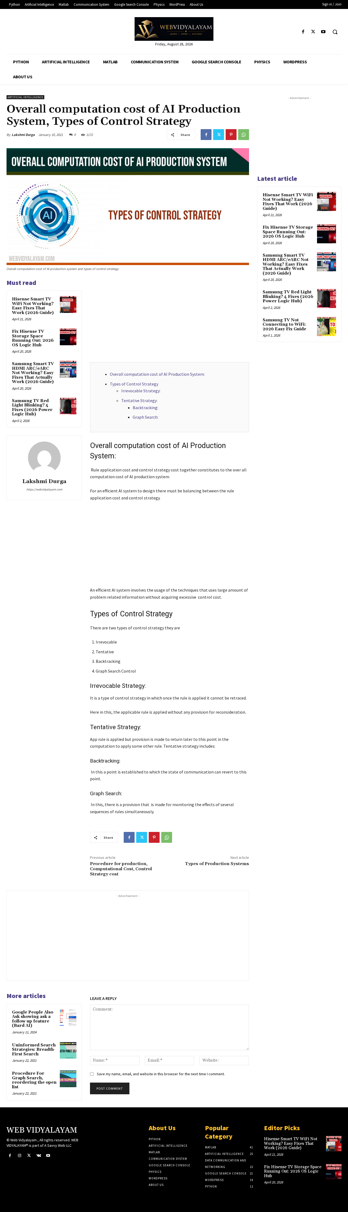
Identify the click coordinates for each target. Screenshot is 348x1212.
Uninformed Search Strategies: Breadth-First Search (34, 1050)
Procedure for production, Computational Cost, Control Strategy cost (121, 869)
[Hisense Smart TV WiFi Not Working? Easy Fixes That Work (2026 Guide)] (68, 304)
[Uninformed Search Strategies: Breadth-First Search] (68, 1050)
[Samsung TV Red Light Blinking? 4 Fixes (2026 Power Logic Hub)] (68, 406)
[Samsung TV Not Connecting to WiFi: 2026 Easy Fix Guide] (326, 326)
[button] (334, 31)
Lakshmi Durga (23, 134)
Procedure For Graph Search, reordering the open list (34, 1080)
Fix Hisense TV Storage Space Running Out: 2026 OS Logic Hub (33, 338)
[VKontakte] (38, 1155)
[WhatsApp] (243, 134)
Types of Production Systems (217, 863)
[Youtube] (323, 32)
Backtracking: (145, 407)
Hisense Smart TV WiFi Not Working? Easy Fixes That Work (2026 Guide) (33, 306)
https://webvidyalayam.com (44, 489)
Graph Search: (145, 417)
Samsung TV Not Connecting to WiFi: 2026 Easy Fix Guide (284, 325)
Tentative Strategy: (139, 400)
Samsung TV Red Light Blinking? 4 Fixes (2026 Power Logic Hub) (32, 407)
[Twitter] (313, 32)
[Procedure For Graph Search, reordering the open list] (68, 1078)
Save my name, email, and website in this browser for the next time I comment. (161, 1073)
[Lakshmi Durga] (44, 458)
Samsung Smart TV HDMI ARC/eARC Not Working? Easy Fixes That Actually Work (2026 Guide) (33, 372)
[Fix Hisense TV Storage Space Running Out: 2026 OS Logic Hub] (68, 336)
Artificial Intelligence (25, 97)
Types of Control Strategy (134, 384)
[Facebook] (303, 32)
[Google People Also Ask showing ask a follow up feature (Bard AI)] (68, 1017)
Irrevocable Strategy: (140, 390)
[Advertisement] (169, 319)
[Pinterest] (231, 134)
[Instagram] (19, 1155)
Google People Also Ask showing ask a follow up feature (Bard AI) (32, 1019)
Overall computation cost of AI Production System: (157, 374)
